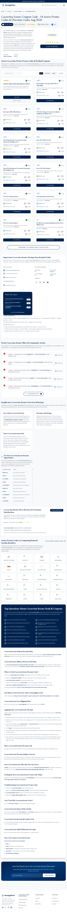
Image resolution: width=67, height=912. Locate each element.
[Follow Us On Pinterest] (11, 907)
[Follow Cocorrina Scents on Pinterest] (47, 282)
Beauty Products (22, 905)
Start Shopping (52, 46)
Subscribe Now (49, 875)
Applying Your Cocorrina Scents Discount (46, 627)
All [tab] (41, 73)
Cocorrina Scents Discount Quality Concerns (47, 630)
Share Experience (56, 510)
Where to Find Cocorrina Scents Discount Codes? (17, 623)
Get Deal (17, 97)
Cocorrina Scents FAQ (10, 273)
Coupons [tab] (47, 73)
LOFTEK (21, 419)
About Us (54, 903)
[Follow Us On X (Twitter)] (5, 907)
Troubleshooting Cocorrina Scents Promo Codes (17, 637)
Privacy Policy (55, 901)
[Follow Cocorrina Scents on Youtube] (44, 282)
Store (9, 11)
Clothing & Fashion (23, 899)
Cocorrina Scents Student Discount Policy (15, 620)
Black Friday (38, 903)
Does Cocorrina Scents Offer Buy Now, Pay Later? (17, 633)
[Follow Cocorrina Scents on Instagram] (40, 282)
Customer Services (9, 285)
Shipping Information (9, 277)
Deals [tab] (54, 73)
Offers (36, 901)
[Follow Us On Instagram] (8, 907)
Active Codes (7, 24)
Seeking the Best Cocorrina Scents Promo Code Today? (47, 633)
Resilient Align (8, 419)
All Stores (21, 907)
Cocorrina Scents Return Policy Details (14, 640)
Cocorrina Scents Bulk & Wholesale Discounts (16, 643)
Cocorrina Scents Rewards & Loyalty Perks (46, 640)
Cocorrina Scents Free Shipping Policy (14, 627)
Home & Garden (18, 11)
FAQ (53, 24)
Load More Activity (33, 394)
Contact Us (54, 898)
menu (64, 5)
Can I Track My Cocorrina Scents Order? (45, 637)
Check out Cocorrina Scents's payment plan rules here (30, 769)
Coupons (37, 898)
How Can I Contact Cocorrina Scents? (45, 643)
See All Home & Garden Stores (56, 541)
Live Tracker (20, 24)
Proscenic (15, 419)
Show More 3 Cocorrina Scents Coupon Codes (33, 247)
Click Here (16, 853)
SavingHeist (8, 5)
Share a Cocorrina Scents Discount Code (15, 630)
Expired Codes (43, 24)
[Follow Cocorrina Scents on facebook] (36, 282)
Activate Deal (50, 100)
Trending (31, 24)
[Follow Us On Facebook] (2, 907)
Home (2, 11)
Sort (61, 73)
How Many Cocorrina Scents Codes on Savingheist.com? (45, 623)
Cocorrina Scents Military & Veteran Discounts (47, 620)
